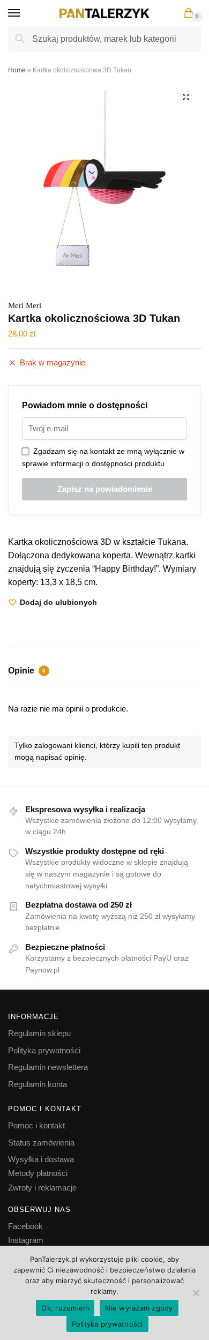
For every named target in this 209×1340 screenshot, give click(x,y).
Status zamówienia (41, 1142)
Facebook (25, 1226)
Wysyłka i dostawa (41, 1159)
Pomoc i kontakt (36, 1125)
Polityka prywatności (44, 1050)
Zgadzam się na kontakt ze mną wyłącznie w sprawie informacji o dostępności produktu (103, 457)
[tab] (104, 671)
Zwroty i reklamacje (42, 1187)
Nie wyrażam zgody (139, 1308)
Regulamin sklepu (39, 1033)
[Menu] (24, 13)
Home (17, 70)
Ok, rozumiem (65, 1308)
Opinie (27, 670)
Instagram (25, 1240)
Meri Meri (24, 305)
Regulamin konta (37, 1084)
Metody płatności (38, 1173)
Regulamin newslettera (48, 1067)
